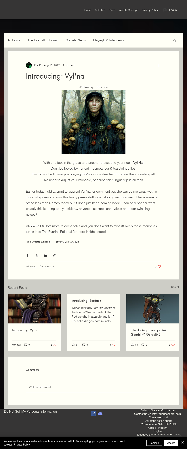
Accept (171, 443)
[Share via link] (54, 255)
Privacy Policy (22, 444)
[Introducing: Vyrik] (34, 308)
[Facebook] (93, 413)
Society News (76, 40)
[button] (174, 40)
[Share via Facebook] (27, 255)
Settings (154, 443)
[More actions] (159, 65)
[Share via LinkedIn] (45, 255)
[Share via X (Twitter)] (36, 255)
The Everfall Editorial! (43, 40)
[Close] (182, 442)
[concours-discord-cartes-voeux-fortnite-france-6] (100, 413)
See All (175, 287)
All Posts (14, 40)
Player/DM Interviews (108, 40)
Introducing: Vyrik (24, 330)
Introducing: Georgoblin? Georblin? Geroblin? (149, 332)
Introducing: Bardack (86, 300)
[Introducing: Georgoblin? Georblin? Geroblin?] (152, 308)
